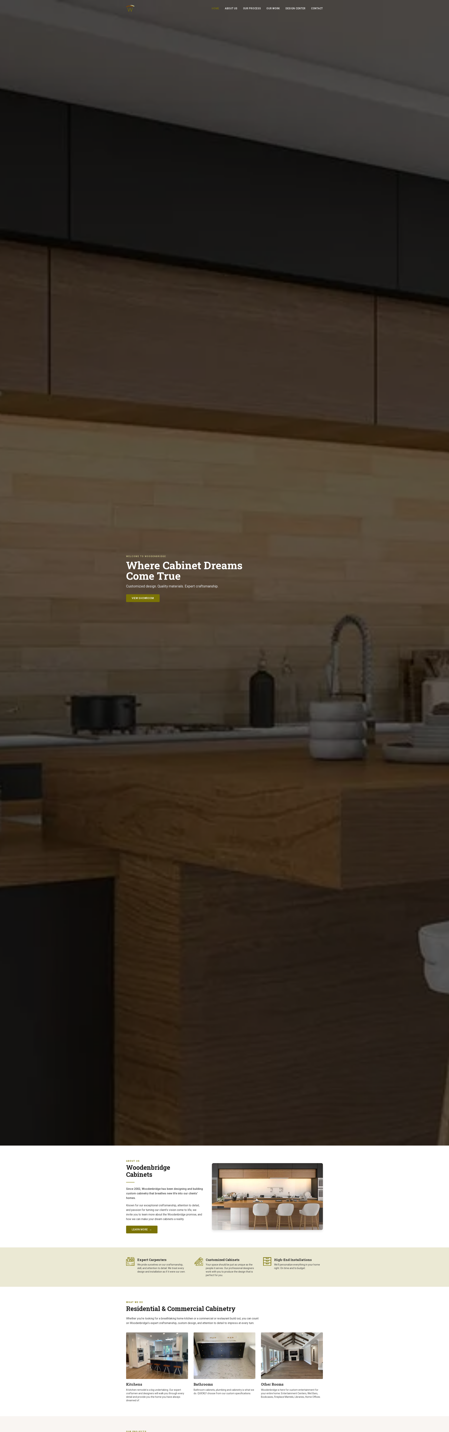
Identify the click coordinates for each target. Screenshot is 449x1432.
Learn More (142, 1229)
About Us (231, 8)
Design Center (296, 8)
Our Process (252, 8)
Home (215, 8)
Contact (317, 8)
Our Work (273, 8)
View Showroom (143, 598)
